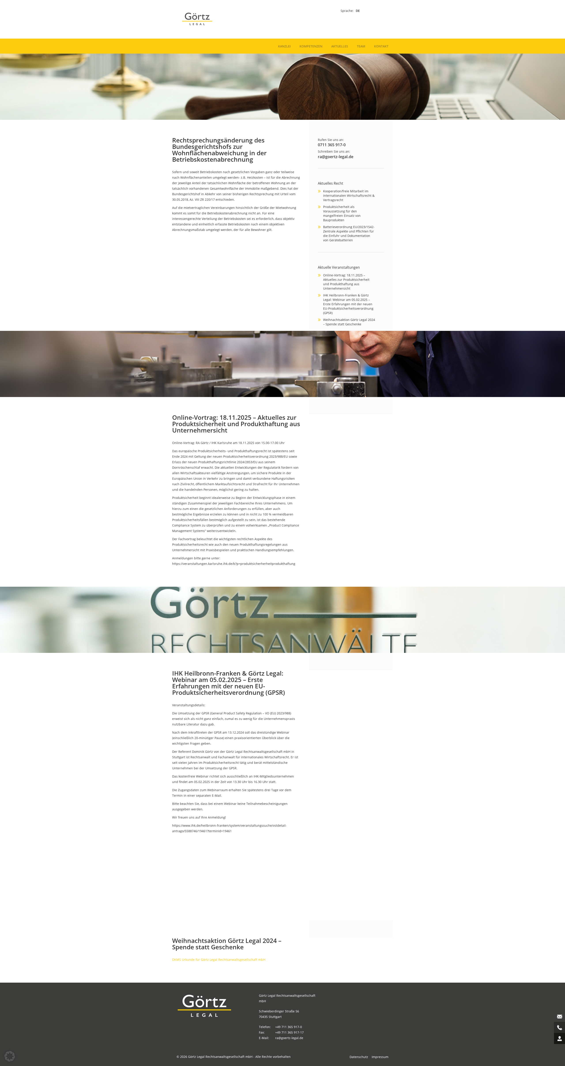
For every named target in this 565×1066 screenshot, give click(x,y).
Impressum (380, 1057)
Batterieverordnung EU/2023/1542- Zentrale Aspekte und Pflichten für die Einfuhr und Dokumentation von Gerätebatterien (349, 233)
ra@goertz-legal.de (335, 156)
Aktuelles (339, 46)
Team (361, 46)
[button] (9, 1056)
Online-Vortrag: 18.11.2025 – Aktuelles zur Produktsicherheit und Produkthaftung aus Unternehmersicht (346, 281)
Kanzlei (284, 46)
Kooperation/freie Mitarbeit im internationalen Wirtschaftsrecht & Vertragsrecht (349, 195)
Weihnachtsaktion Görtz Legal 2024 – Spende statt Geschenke (349, 322)
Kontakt (381, 46)
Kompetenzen (310, 46)
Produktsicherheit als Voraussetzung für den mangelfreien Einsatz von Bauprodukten (342, 213)
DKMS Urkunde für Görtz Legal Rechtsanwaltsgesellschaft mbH (218, 959)
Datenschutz (359, 1057)
